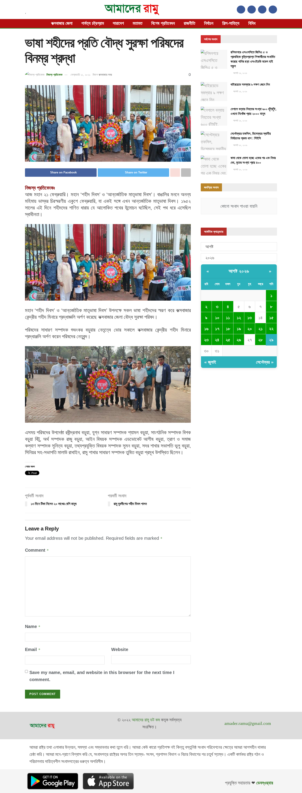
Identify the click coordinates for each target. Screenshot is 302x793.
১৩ (249, 317)
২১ (260, 328)
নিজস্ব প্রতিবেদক (54, 74)
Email (32, 649)
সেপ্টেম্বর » (264, 362)
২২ (271, 328)
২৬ (239, 339)
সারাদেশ (118, 23)
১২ (239, 317)
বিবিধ (252, 23)
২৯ (271, 339)
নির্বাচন (208, 23)
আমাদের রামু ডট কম (146, 719)
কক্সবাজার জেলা (62, 23)
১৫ (271, 317)
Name (32, 626)
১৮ (228, 328)
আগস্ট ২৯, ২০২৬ (240, 73)
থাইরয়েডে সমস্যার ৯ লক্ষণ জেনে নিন (250, 84)
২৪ (217, 339)
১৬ (206, 328)
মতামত (137, 23)
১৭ (217, 328)
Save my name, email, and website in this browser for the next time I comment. (101, 676)
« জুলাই (210, 362)
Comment (37, 550)
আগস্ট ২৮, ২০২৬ (240, 145)
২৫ (228, 339)
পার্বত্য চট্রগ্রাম (92, 23)
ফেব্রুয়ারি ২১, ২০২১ (80, 74)
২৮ (260, 339)
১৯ (239, 328)
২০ (249, 328)
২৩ (206, 339)
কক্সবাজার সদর (105, 74)
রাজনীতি (189, 23)
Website (119, 649)
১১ (228, 317)
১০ (217, 317)
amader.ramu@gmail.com (247, 723)
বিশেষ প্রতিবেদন (163, 23)
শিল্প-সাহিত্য (230, 23)
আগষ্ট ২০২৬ (239, 271)
